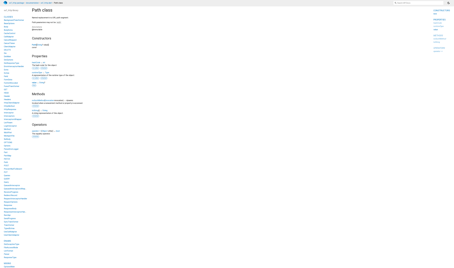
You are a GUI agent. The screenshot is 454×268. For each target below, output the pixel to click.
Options (7, 146)
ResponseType (10, 257)
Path (34, 45)
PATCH (7, 159)
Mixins (7, 263)
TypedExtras (9, 228)
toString (35, 110)
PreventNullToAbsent (13, 169)
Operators (439, 48)
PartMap (7, 156)
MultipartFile (9, 136)
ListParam (8, 122)
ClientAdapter (9, 46)
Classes (8, 17)
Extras (6, 73)
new (435, 14)
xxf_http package (16, 3)
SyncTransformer (11, 222)
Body (6, 27)
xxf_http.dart (46, 3)
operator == (36, 131)
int (44, 62)
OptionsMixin (9, 267)
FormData (8, 80)
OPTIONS (8, 142)
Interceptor (9, 113)
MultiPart (8, 132)
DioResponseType (11, 63)
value (34, 82)
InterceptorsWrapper (13, 119)
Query (6, 182)
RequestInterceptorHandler (15, 199)
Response (8, 205)
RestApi (7, 215)
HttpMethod (9, 106)
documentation (32, 3)
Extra (6, 70)
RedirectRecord (10, 195)
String (39, 45)
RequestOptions (10, 202)
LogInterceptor (10, 126)
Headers (7, 99)
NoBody (7, 139)
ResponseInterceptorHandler (16, 212)
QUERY (7, 179)
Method (7, 129)
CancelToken (9, 43)
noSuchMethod (38, 100)
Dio (5, 53)
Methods (438, 35)
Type (47, 72)
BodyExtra (8, 30)
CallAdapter (9, 37)
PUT (6, 172)
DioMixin (7, 56)
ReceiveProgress (11, 192)
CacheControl (9, 33)
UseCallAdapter (10, 232)
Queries (7, 175)
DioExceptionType (11, 244)
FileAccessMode (11, 247)
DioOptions (8, 60)
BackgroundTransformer (14, 20)
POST (6, 165)
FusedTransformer (11, 86)
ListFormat (8, 251)
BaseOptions (9, 23)
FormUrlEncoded (11, 83)
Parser (6, 254)
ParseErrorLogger (11, 149)
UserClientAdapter (11, 235)
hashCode (36, 62)
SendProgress (10, 218)
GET (5, 89)
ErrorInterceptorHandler (14, 66)
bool (58, 131)
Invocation (49, 100)
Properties (439, 19)
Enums (7, 241)
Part (6, 152)
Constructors (441, 10)
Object (45, 131)
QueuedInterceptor (12, 185)
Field (6, 76)
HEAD (6, 93)
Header (7, 96)
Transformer (9, 225)
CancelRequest (10, 40)
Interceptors (9, 116)
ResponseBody (10, 208)
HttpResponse (10, 109)
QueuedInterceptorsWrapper (16, 189)
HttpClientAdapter (12, 103)
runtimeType (37, 72)
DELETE (7, 50)
